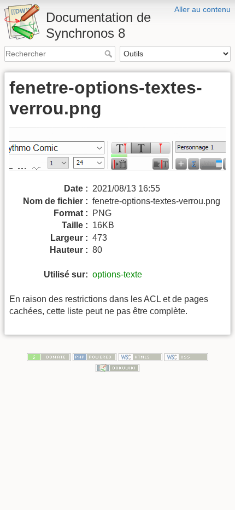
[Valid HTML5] (140, 356)
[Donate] (48, 356)
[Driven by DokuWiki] (117, 367)
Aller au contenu (202, 9)
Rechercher (109, 53)
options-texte (117, 274)
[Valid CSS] (186, 356)
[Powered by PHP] (94, 356)
